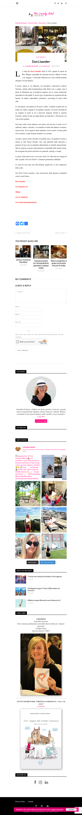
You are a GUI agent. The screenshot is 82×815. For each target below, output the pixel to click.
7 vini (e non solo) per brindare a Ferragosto (45, 576)
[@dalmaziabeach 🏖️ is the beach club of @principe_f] (54, 520)
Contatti (30, 801)
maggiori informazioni (57, 809)
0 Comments (44, 66)
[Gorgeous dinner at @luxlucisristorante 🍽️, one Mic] (27, 520)
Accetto (71, 809)
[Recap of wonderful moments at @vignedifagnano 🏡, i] (27, 493)
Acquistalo (41, 706)
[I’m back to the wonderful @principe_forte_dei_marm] (27, 546)
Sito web (17, 322)
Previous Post (24, 233)
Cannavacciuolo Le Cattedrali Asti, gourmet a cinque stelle (41, 264)
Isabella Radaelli (20, 23)
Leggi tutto (41, 416)
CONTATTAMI (41, 421)
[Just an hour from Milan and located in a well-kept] (54, 546)
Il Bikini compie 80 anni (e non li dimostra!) (44, 600)
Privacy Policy (20, 801)
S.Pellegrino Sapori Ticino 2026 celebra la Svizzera (44, 589)
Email (17, 314)
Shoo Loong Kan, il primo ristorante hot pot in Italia (59, 263)
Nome (17, 306)
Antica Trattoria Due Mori (23, 261)
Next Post (60, 233)
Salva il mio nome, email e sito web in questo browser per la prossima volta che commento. (39, 335)
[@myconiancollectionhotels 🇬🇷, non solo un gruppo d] (54, 467)
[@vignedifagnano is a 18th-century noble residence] (54, 493)
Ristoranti (42, 23)
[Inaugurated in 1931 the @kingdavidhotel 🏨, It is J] (27, 467)
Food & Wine (32, 23)
